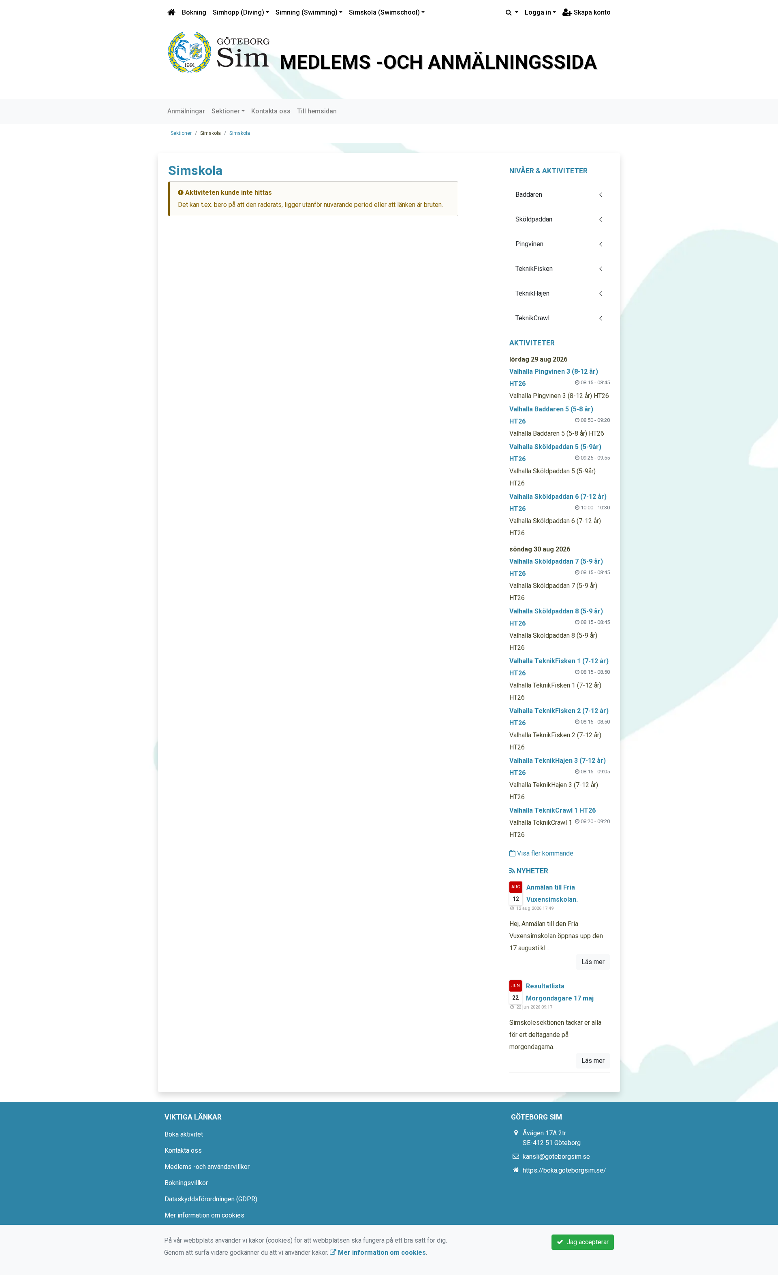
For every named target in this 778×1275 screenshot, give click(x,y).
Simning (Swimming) (307, 12)
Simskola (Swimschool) (384, 12)
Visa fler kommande (544, 853)
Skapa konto (591, 12)
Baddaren (528, 194)
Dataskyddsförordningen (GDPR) (211, 1199)
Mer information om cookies (204, 1215)
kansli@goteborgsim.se (556, 1156)
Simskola (239, 133)
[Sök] (512, 12)
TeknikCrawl (532, 318)
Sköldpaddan (533, 219)
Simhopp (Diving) (238, 12)
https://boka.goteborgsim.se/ (564, 1170)
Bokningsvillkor (186, 1183)
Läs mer (593, 962)
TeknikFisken (534, 268)
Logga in (538, 12)
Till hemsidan (317, 111)
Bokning (194, 12)
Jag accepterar (586, 1242)
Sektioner (226, 111)
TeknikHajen (532, 293)
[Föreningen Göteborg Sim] (218, 51)
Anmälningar (186, 111)
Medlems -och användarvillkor (207, 1167)
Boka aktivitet (184, 1134)
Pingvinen (529, 244)
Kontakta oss (271, 111)
